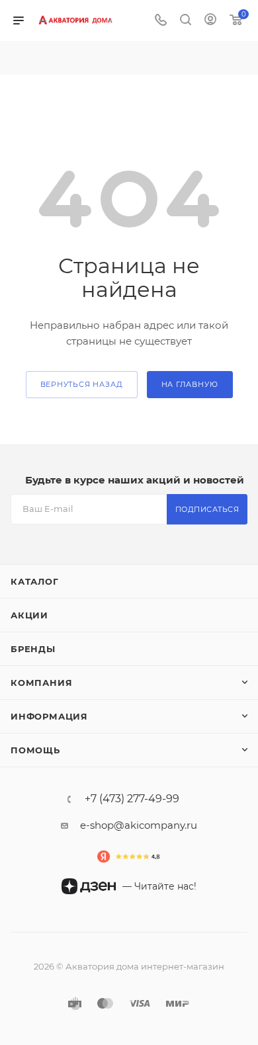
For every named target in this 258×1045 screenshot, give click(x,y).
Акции (29, 615)
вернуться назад (81, 384)
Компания (41, 682)
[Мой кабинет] (210, 21)
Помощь (35, 750)
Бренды (33, 649)
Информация (49, 716)
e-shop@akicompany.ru (138, 825)
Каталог (35, 581)
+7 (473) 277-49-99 (132, 799)
